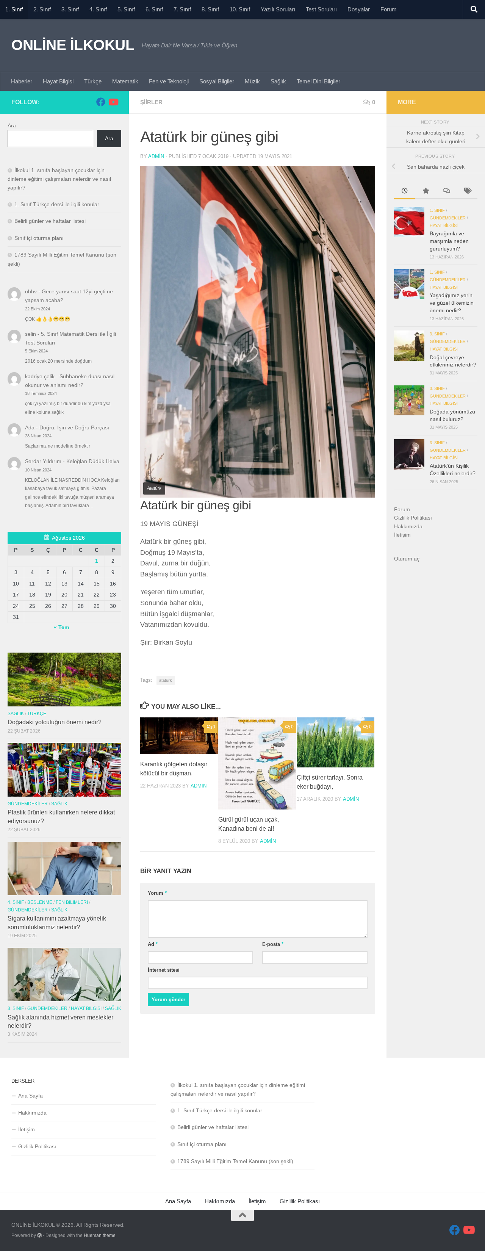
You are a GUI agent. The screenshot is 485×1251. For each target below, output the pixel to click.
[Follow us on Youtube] (112, 101)
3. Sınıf (70, 9)
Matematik (125, 81)
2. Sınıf (42, 9)
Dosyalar (358, 9)
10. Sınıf (240, 9)
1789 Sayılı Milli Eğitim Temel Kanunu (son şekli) (235, 1161)
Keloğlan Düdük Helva (92, 461)
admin (156, 156)
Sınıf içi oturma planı (39, 238)
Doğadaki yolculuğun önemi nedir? (55, 722)
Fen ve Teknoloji (169, 81)
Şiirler (151, 102)
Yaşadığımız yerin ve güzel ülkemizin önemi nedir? (452, 302)
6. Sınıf (154, 9)
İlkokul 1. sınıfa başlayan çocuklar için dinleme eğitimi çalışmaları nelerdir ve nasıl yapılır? (59, 179)
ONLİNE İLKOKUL (72, 44)
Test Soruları (321, 9)
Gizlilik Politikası (413, 518)
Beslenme (39, 902)
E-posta (272, 944)
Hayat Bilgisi (58, 81)
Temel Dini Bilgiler (318, 81)
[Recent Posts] (404, 192)
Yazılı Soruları (278, 9)
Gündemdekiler (28, 803)
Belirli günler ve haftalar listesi (50, 221)
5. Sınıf (126, 9)
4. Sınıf (98, 9)
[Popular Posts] (425, 192)
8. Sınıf (210, 9)
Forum (388, 9)
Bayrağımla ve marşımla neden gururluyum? (449, 240)
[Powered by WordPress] (39, 1235)
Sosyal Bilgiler (216, 81)
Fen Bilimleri (72, 902)
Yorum (157, 893)
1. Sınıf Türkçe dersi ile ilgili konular (56, 204)
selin (30, 334)
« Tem (61, 627)
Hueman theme (100, 1235)
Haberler (21, 81)
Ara (12, 125)
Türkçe (93, 81)
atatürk (165, 680)
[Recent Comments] (446, 192)
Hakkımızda (408, 526)
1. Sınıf (14, 9)
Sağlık (278, 81)
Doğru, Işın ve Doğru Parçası (74, 427)
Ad (153, 944)
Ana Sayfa (30, 1096)
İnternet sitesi (164, 970)
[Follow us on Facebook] (100, 101)
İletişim (402, 535)
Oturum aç (406, 559)
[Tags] (467, 192)
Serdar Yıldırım (43, 461)
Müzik (252, 81)
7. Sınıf (182, 9)
